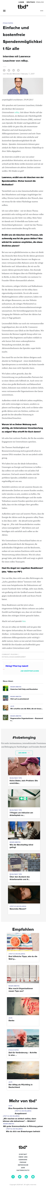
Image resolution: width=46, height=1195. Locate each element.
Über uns (23, 1157)
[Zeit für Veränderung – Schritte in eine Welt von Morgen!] (23, 1038)
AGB (23, 1167)
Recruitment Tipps (16, 778)
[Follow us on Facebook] (13, 1178)
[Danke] (23, 1006)
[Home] (23, 7)
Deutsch (31, 2)
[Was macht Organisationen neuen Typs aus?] (23, 974)
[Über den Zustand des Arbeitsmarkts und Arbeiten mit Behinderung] (24, 862)
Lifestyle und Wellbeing (18, 906)
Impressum (23, 1165)
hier (23, 621)
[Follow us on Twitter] (19, 1178)
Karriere (23, 1159)
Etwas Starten (8, 23)
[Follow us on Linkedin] (26, 1178)
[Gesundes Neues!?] (24, 894)
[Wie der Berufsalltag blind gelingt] (24, 830)
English (40, 2)
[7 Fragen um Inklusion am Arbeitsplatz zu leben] (24, 798)
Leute (12, 706)
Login (21, 2)
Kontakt (23, 1154)
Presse (23, 1162)
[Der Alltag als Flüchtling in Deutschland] (23, 1070)
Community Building (10, 654)
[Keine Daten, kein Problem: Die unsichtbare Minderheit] (24, 766)
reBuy (16, 112)
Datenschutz (23, 1170)
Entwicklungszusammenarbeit (14, 657)
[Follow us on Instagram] (33, 1178)
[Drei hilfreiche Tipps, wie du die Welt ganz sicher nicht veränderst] (23, 942)
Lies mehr (22, 753)
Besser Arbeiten (15, 687)
